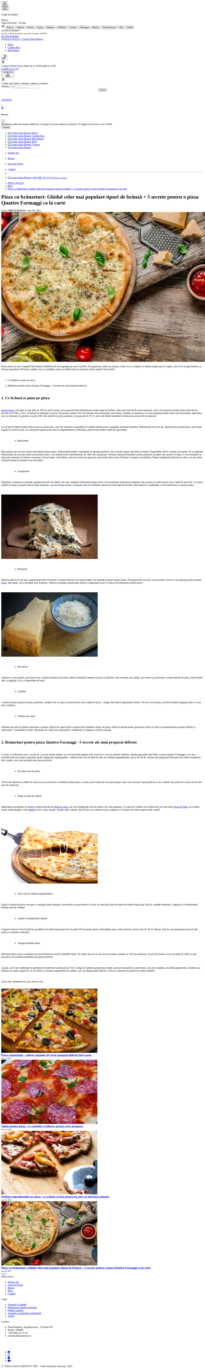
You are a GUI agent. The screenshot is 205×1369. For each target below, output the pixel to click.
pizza (4, 582)
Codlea (129, 27)
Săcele (30, 27)
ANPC (11, 1316)
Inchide (6, 127)
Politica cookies (16, 1310)
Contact (12, 1293)
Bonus (11, 1287)
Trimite (102, 90)
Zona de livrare (15, 1285)
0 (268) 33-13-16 (10, 68)
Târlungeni (84, 27)
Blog (10, 1290)
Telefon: (5, 86)
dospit (31, 809)
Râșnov (95, 27)
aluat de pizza (61, 806)
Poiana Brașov (109, 27)
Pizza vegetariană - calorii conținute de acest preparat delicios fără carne (46, 1055)
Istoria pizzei (7, 410)
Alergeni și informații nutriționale (24, 1313)
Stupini (40, 27)
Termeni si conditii (17, 1304)
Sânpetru (50, 27)
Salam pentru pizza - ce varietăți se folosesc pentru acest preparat (42, 1126)
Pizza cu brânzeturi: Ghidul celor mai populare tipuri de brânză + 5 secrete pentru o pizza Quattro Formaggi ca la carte (76, 1267)
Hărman (20, 27)
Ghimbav (62, 27)
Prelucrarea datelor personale (22, 1307)
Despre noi (13, 1282)
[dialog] (102, 121)
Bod (121, 27)
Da (2, 36)
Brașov (10, 27)
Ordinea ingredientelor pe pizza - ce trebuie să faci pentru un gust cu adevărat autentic (55, 1196)
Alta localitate (12, 36)
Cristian (72, 27)
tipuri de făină (181, 806)
